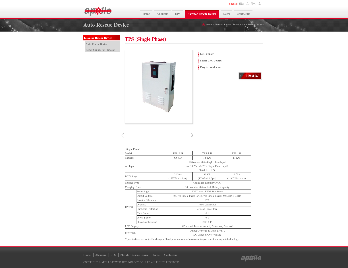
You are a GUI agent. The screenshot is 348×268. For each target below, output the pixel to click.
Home (209, 24)
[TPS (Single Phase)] (250, 79)
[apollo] (98, 15)
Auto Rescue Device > (253, 24)
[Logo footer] (251, 260)
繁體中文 (244, 3)
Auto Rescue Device (96, 44)
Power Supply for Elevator (100, 50)
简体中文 (256, 3)
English (233, 3)
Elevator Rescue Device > (228, 24)
